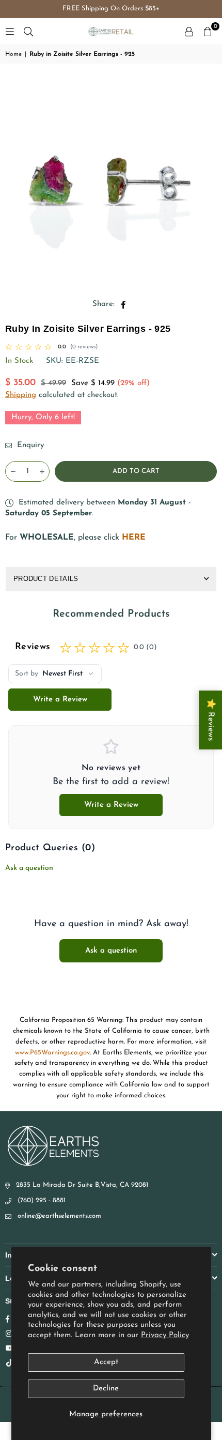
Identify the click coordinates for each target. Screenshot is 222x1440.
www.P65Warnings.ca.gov (52, 1052)
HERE (134, 537)
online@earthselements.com (59, 1216)
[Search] (28, 31)
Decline (106, 1388)
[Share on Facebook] (124, 304)
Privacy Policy (165, 1335)
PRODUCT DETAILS (45, 579)
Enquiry (29, 445)
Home (13, 54)
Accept (106, 1362)
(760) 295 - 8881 (42, 1200)
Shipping (20, 395)
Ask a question (29, 868)
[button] (207, 31)
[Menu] (10, 31)
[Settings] (189, 31)
